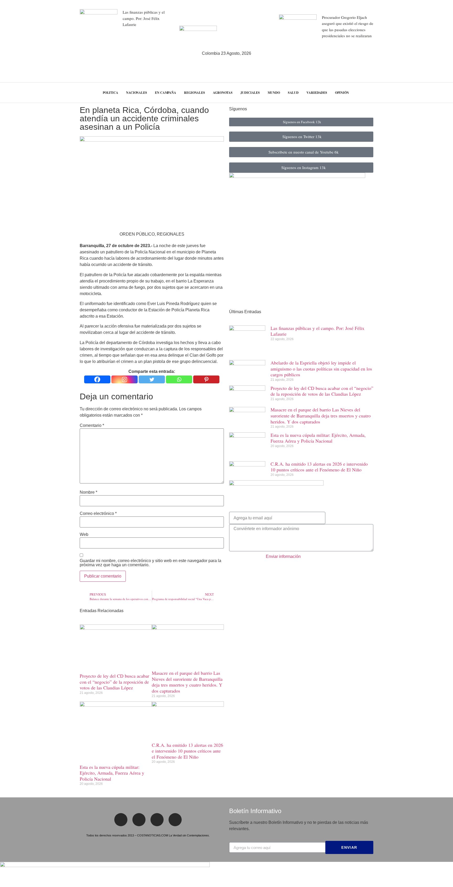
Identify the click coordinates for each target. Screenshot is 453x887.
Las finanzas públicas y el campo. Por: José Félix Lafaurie (144, 18)
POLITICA (110, 92)
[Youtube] (175, 819)
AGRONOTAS (223, 92)
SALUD (293, 92)
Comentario (92, 425)
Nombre (88, 492)
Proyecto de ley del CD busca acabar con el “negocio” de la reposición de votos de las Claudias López (114, 682)
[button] (439, 92)
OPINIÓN (342, 92)
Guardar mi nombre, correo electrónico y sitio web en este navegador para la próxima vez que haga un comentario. (150, 563)
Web (84, 534)
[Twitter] (152, 379)
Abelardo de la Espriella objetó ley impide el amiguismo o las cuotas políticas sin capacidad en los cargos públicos (321, 369)
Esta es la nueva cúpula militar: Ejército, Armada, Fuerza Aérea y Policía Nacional (112, 773)
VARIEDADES (316, 92)
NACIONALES (136, 92)
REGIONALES (194, 92)
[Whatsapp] (179, 379)
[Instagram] (124, 379)
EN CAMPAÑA (165, 92)
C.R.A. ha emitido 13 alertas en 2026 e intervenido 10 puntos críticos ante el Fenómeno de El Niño (187, 751)
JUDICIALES (250, 92)
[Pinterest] (206, 379)
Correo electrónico (98, 513)
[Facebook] (97, 379)
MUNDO (274, 92)
